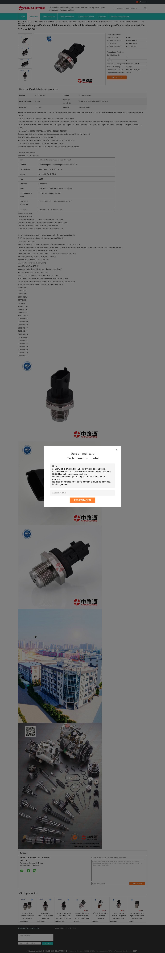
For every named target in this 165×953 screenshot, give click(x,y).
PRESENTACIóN (82, 500)
